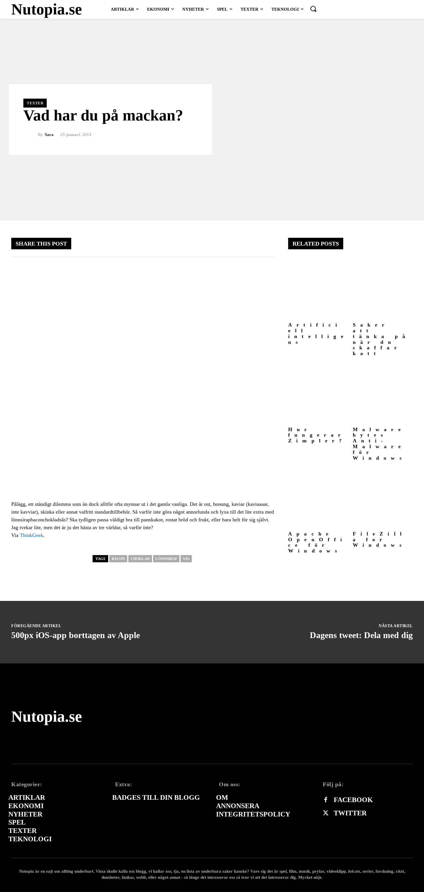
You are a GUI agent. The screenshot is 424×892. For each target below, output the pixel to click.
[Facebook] (325, 800)
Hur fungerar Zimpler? (317, 435)
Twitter (350, 813)
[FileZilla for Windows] (383, 498)
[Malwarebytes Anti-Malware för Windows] (383, 394)
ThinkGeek (31, 535)
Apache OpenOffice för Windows (317, 542)
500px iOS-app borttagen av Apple (75, 635)
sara (49, 135)
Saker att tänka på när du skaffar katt (381, 339)
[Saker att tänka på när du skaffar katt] (383, 289)
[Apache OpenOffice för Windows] (318, 498)
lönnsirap (166, 559)
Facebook (353, 800)
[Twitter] (325, 813)
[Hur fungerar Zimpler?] (318, 394)
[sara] (30, 135)
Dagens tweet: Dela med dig (361, 635)
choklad (140, 559)
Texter (35, 103)
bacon (118, 559)
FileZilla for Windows (379, 539)
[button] (313, 8)
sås (186, 559)
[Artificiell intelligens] (318, 289)
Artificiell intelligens (318, 333)
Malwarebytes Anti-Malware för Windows (379, 444)
